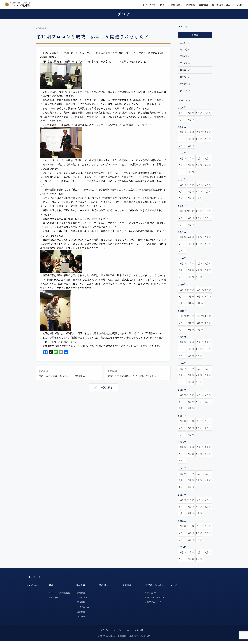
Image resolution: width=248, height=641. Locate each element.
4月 (208, 112)
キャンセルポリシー (137, 630)
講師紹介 (190, 4)
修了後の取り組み (221, 4)
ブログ (239, 4)
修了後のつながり (154, 602)
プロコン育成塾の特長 (60, 592)
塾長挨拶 (81, 602)
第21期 (185, 49)
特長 (162, 4)
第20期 (185, 56)
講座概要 (175, 4)
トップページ (149, 4)
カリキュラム (83, 607)
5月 (199, 112)
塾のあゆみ (55, 597)
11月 (191, 132)
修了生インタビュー (155, 597)
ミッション (82, 597)
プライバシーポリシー (111, 630)
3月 (182, 119)
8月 (182, 112)
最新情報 (203, 4)
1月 (199, 198)
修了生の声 (152, 592)
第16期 (185, 83)
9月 (208, 132)
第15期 (185, 90)
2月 (191, 119)
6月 (191, 217)
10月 (199, 132)
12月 (182, 132)
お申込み (81, 616)
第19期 (185, 63)
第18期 (185, 70)
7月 (191, 112)
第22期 (185, 42)
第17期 (185, 77)
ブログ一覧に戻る (103, 387)
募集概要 (81, 611)
